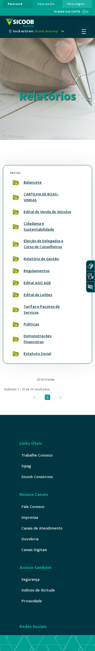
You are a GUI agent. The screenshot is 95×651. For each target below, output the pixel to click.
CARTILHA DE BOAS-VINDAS (41, 197)
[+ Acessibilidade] (90, 287)
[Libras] (90, 266)
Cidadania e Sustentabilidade (39, 226)
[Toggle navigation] (83, 31)
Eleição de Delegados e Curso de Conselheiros (43, 244)
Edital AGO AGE (37, 283)
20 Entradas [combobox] (46, 379)
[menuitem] (15, 4)
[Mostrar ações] (79, 182)
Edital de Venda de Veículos (47, 212)
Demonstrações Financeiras (37, 339)
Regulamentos (36, 271)
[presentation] (18, 4)
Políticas (31, 324)
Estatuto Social (37, 353)
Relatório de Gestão (41, 259)
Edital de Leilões (38, 295)
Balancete (33, 182)
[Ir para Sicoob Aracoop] (20, 23)
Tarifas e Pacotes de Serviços (42, 309)
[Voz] (90, 276)
